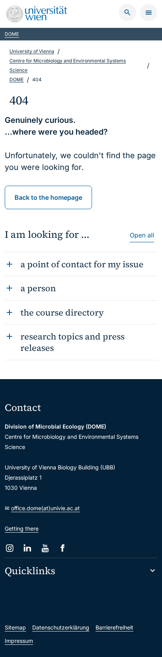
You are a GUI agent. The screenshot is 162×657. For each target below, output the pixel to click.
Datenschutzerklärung (60, 627)
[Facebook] (63, 548)
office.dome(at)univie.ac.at (45, 508)
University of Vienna (31, 51)
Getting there (22, 528)
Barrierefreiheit (114, 627)
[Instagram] (10, 548)
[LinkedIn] (27, 548)
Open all (142, 235)
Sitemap (15, 627)
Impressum (19, 640)
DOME (12, 34)
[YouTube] (45, 548)
